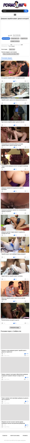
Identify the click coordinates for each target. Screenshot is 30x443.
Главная (4, 435)
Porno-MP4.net (12, 440)
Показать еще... (15, 327)
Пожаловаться (15, 38)
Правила (25, 435)
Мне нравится (9, 35)
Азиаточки (12, 49)
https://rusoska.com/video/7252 (11, 54)
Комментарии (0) (15, 41)
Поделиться (24, 38)
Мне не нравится (11, 35)
